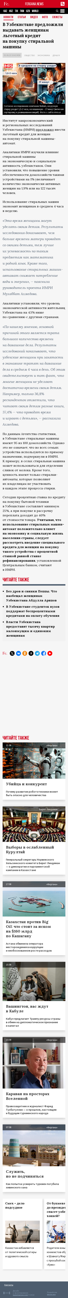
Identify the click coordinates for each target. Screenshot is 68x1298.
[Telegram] (37, 653)
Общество (29, 55)
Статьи (22, 17)
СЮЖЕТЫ (57, 17)
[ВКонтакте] (18, 653)
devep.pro (51, 1294)
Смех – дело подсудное (14, 1205)
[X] (12, 653)
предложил (45, 130)
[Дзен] (31, 653)
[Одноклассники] (24, 653)
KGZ (11, 11)
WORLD (35, 11)
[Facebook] (43, 653)
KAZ (5, 11)
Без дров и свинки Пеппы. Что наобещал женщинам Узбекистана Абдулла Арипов (31, 595)
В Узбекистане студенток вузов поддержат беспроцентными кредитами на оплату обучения (32, 611)
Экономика (43, 55)
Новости (8, 17)
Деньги (56, 55)
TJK (16, 11)
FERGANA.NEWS (34, 4)
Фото (45, 17)
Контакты (8, 1285)
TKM (22, 11)
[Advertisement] (34, 698)
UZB (28, 11)
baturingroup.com (20, 1295)
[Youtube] (49, 653)
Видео (34, 17)
